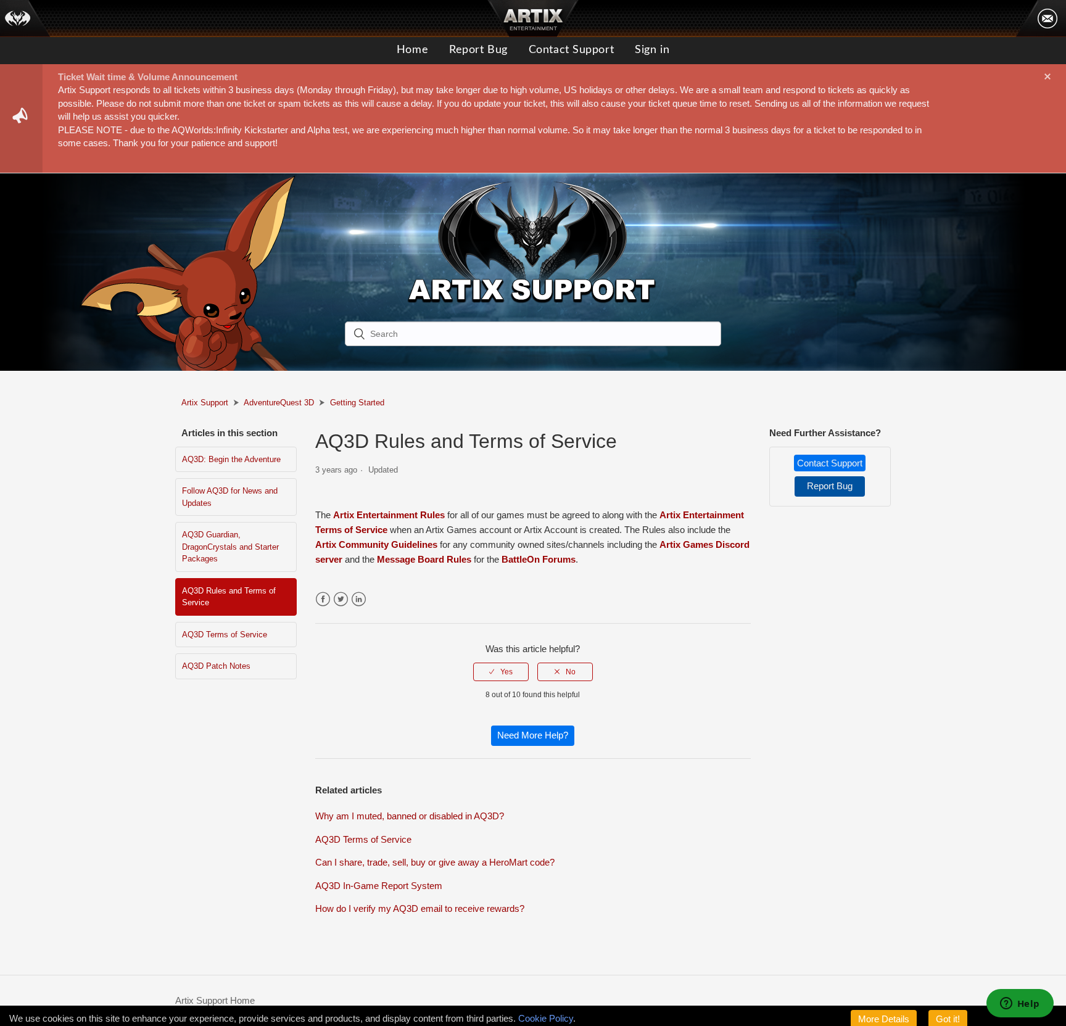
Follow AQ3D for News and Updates (230, 497)
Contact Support (571, 50)
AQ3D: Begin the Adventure (231, 459)
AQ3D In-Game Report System (378, 885)
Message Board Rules (424, 559)
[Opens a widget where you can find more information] (1020, 1004)
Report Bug (478, 50)
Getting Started (357, 402)
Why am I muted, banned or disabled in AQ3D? (409, 816)
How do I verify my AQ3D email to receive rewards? (419, 908)
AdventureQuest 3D (279, 402)
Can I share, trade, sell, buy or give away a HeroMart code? (435, 862)
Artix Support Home (215, 1000)
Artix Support (204, 402)
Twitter (341, 599)
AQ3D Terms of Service (224, 634)
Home (412, 50)
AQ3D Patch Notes (216, 666)
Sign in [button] (652, 50)
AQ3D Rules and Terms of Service (229, 597)
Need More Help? (532, 735)
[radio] (501, 672)
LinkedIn (358, 599)
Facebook (323, 599)
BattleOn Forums (539, 559)
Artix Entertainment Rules (389, 515)
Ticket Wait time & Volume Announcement (148, 77)
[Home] (25, 18)
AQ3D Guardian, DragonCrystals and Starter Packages (230, 546)
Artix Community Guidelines (376, 544)
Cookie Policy (545, 1018)
